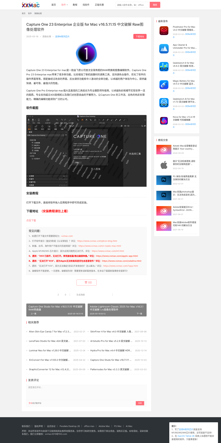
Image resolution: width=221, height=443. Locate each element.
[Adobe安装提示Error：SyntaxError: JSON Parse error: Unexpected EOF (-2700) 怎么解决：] (163, 211)
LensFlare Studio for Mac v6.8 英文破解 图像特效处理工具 (57, 341)
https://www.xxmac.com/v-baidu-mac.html (99, 246)
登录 (30, 403)
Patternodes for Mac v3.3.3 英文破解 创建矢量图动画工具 (118, 369)
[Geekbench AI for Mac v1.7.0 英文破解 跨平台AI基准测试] (163, 102)
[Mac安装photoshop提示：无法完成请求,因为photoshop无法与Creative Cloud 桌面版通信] (163, 195)
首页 (53, 4)
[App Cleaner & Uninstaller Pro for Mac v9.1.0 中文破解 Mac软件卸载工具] (163, 48)
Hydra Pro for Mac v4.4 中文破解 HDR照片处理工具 (116, 350)
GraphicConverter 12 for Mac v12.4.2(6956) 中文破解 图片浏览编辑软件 (57, 369)
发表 (140, 403)
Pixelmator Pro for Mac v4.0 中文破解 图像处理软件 (184, 30)
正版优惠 (99, 4)
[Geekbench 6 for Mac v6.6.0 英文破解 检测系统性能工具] (163, 66)
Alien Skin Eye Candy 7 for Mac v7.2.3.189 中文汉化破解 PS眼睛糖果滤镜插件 (57, 331)
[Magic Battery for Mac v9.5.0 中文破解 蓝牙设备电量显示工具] (163, 84)
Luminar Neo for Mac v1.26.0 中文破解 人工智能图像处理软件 (57, 350)
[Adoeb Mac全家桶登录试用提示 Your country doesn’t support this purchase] (163, 149)
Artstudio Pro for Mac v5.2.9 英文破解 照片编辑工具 (117, 341)
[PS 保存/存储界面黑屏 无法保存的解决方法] (163, 180)
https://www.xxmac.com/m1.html (108, 251)
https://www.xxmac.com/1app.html (120, 266)
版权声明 (38, 426)
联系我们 (26, 426)
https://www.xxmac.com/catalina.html (121, 261)
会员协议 (51, 426)
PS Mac (118, 426)
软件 (63, 4)
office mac (89, 426)
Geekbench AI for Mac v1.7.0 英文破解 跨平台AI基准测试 (184, 102)
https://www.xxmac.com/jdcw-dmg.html (97, 241)
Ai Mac (129, 426)
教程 (75, 4)
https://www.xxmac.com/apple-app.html (117, 256)
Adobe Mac (104, 426)
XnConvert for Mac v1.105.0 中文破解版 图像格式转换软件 (57, 359)
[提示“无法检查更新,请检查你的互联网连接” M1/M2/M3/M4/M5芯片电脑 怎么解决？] (163, 165)
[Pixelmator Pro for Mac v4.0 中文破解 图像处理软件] (163, 30)
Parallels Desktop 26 (70, 426)
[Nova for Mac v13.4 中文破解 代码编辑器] (163, 120)
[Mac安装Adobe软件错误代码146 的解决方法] (163, 226)
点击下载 (31, 220)
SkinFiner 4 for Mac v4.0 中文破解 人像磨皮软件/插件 (117, 331)
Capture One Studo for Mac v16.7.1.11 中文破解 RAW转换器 (118, 359)
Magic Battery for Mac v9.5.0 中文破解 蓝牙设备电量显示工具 (184, 84)
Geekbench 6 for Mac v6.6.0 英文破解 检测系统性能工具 (184, 66)
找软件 (86, 4)
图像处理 (47, 36)
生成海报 (80, 294)
